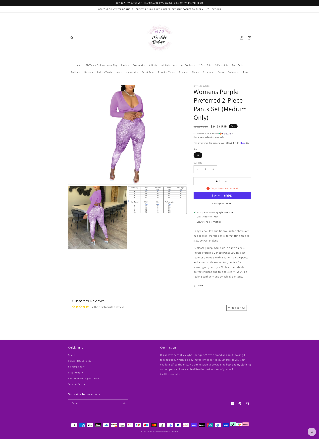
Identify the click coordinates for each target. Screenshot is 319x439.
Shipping (198, 137)
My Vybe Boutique (155, 431)
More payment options (222, 203)
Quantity (198, 162)
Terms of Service (77, 384)
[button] (71, 37)
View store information (209, 221)
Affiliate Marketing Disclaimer (84, 378)
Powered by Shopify (170, 431)
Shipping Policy (76, 366)
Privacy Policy (75, 372)
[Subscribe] (124, 403)
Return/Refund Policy (79, 360)
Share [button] (200, 285)
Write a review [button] (236, 308)
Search (71, 355)
